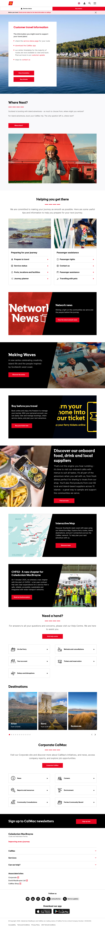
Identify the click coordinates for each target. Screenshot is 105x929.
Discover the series (18, 374)
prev (92, 734)
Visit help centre (52, 636)
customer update (38, 55)
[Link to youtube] (43, 899)
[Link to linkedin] (33, 899)
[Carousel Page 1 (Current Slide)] (9, 734)
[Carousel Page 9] (26, 734)
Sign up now (86, 821)
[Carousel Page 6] (19, 734)
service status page (31, 41)
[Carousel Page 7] (21, 734)
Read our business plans (22, 597)
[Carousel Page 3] (13, 734)
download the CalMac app (25, 46)
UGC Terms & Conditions (48, 925)
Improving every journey (19, 842)
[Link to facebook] (28, 899)
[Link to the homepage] (52, 835)
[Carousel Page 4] (15, 734)
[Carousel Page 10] (28, 734)
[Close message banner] (96, 12)
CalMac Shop (13, 884)
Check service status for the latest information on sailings (35, 12)
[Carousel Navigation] (93, 734)
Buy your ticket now (19, 425)
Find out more (64, 500)
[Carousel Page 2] (11, 734)
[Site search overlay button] (89, 3)
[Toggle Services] (95, 857)
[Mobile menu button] (95, 3)
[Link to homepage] (10, 3)
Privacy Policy (35, 925)
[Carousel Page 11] (30, 734)
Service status (27, 8)
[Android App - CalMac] (61, 911)
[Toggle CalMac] (95, 850)
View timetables (23, 73)
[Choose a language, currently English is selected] (79, 3)
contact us (26, 60)
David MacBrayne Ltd (16, 880)
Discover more (66, 545)
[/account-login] (84, 3)
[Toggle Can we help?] (95, 864)
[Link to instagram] (38, 899)
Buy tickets (78, 8)
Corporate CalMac (50, 765)
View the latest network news (67, 320)
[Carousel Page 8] (24, 734)
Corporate (12, 877)
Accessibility (12, 925)
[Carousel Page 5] (17, 734)
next (95, 734)
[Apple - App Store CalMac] (43, 911)
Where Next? (18, 125)
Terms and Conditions (23, 925)
